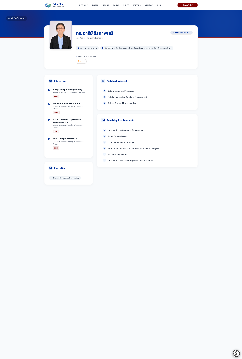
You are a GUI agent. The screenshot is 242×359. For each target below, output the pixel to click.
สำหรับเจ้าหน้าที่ (187, 5)
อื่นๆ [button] (159, 5)
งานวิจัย (126, 5)
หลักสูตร (105, 5)
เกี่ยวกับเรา (149, 5)
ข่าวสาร (116, 5)
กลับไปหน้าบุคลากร (18, 18)
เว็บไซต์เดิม (83, 5)
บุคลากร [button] (136, 5)
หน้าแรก (95, 5)
